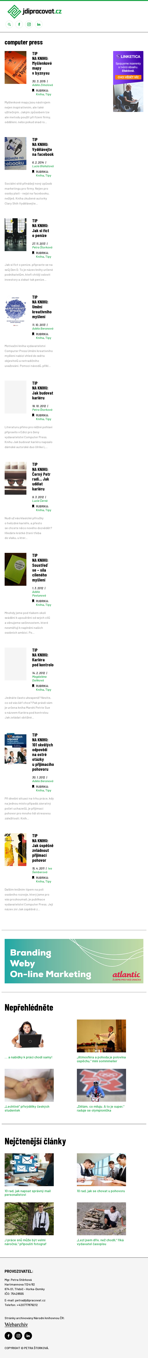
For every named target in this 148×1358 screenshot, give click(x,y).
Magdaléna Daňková (39, 678)
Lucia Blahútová (43, 166)
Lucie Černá (39, 500)
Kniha (40, 94)
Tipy (48, 94)
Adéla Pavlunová (39, 593)
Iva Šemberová (42, 870)
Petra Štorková (42, 247)
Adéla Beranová (42, 328)
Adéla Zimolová (42, 85)
